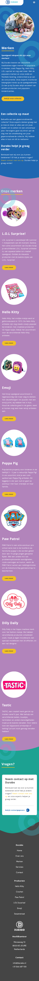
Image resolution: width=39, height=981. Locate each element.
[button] (34, 2)
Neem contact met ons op (12, 160)
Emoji (19, 908)
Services (19, 867)
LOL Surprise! (19, 903)
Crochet (19, 892)
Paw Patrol (19, 897)
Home (19, 850)
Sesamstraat (19, 914)
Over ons (19, 856)
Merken (19, 861)
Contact (19, 872)
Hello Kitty (19, 886)
